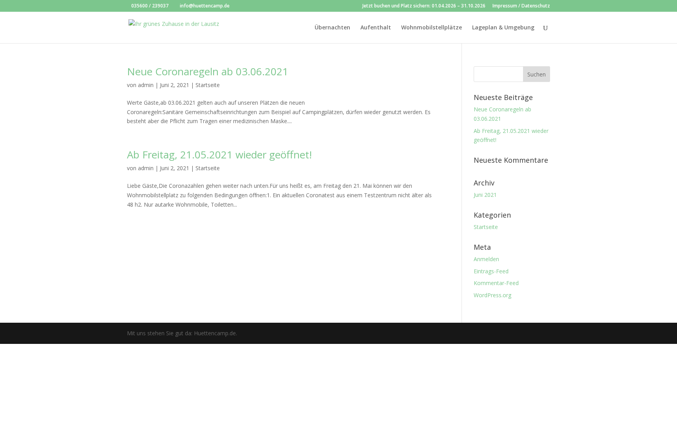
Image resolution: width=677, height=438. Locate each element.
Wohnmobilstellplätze (431, 28)
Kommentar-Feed (496, 283)
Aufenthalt (375, 28)
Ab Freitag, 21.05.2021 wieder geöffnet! (219, 154)
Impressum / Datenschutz (521, 6)
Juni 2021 (485, 194)
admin (146, 85)
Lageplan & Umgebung (503, 28)
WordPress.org (492, 295)
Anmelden (486, 259)
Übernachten (332, 28)
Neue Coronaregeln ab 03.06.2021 (207, 71)
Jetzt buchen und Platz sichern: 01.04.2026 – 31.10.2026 (423, 6)
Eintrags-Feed (491, 271)
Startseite (207, 85)
